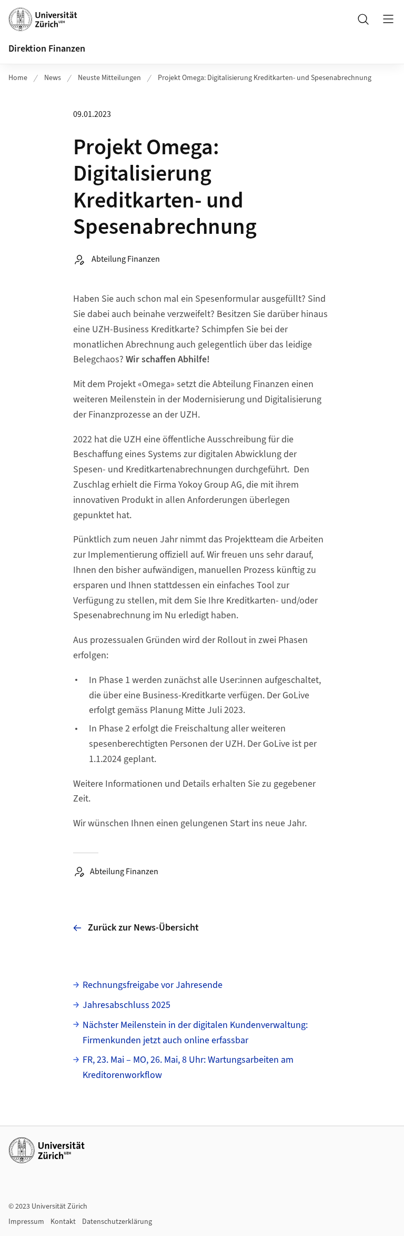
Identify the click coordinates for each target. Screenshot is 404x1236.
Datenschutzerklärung (117, 1222)
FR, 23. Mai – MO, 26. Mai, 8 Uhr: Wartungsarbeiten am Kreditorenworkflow (188, 1067)
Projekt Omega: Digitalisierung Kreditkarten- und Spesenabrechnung (264, 78)
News (52, 78)
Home (17, 78)
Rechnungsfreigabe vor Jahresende (153, 985)
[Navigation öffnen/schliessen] (388, 19)
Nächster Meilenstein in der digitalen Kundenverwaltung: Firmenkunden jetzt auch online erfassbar (195, 1033)
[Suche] (363, 19)
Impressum (26, 1222)
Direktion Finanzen (46, 48)
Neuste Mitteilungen (109, 78)
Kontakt (63, 1222)
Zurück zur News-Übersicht (143, 927)
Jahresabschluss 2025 (126, 1005)
